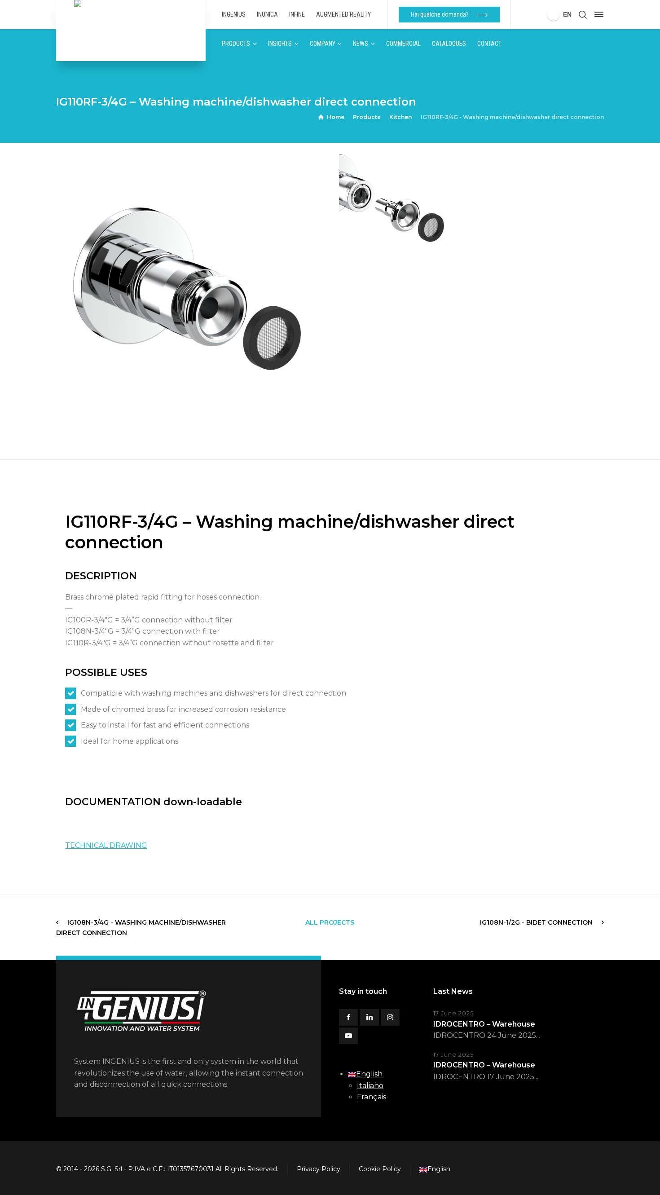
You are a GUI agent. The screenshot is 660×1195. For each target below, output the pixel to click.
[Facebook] (348, 1017)
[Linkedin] (369, 1017)
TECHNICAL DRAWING (106, 845)
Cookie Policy (380, 1169)
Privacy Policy (318, 1169)
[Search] (582, 14)
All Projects (329, 922)
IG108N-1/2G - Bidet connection (536, 922)
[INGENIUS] (131, 30)
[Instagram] (390, 1017)
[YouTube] (348, 1035)
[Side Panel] (597, 14)
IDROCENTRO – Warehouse (484, 1024)
